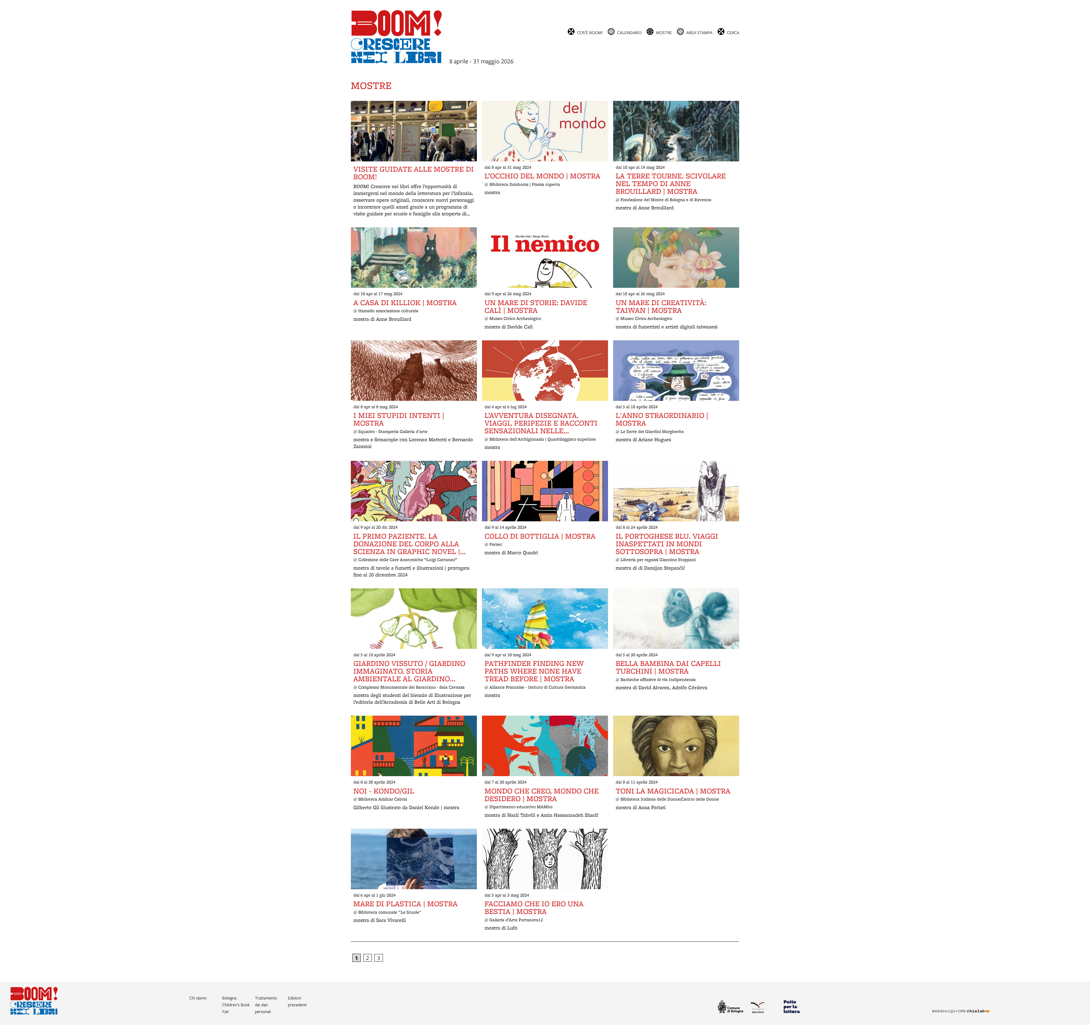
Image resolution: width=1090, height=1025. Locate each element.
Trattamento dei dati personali (266, 1004)
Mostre (664, 32)
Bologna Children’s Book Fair (236, 1004)
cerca (733, 32)
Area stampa (699, 32)
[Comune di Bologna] (732, 1007)
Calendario (629, 32)
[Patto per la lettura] (797, 1007)
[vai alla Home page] (34, 1013)
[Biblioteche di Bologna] (765, 1007)
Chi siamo (197, 998)
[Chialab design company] (961, 1006)
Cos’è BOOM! (590, 32)
